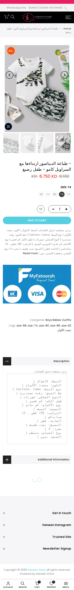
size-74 (33, 325)
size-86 (55, 325)
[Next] (9, 75)
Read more (30, 253)
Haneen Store (45, 574)
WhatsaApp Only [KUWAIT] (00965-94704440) (34, 7)
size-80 (44, 325)
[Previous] (64, 75)
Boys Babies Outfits (58, 320)
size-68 (21, 325)
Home (67, 28)
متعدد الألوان (64, 330)
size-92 (66, 325)
